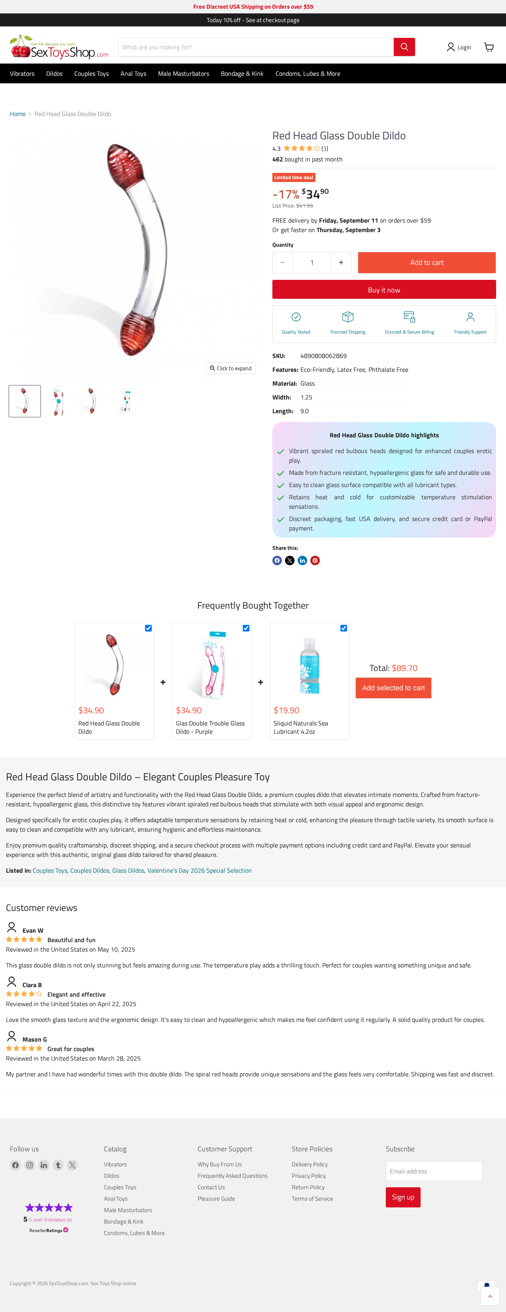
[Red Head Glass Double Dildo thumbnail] (24, 401)
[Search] (404, 47)
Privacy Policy (309, 1175)
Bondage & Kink (242, 73)
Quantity (282, 245)
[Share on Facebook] (277, 560)
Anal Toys (133, 73)
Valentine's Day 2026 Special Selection (199, 870)
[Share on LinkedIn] (302, 560)
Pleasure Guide (216, 1198)
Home (18, 113)
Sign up (403, 1197)
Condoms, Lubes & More (308, 73)
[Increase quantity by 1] (341, 263)
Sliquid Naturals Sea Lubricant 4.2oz (301, 727)
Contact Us (211, 1187)
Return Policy (308, 1187)
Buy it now (384, 290)
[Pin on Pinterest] (315, 560)
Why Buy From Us (220, 1164)
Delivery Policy (310, 1164)
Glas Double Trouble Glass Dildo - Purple (210, 727)
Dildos (54, 73)
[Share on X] (290, 560)
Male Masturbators (183, 73)
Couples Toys (91, 73)
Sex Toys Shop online (113, 1283)
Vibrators (22, 73)
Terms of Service (312, 1198)
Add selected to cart (393, 688)
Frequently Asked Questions (233, 1175)
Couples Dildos (89, 870)
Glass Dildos (128, 870)
